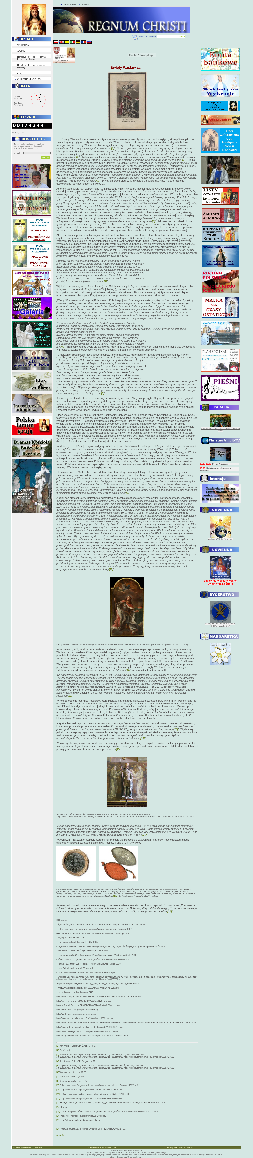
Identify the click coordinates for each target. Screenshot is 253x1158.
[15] (118, 749)
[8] (57, 1081)
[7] (57, 1076)
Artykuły (21, 51)
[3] (57, 1054)
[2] (57, 1050)
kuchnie (139, 1157)
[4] (57, 1061)
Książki (20, 73)
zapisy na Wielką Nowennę (220, 539)
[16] (58, 1116)
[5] (57, 1065)
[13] (58, 1102)
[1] (57, 1046)
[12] (58, 1098)
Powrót (60, 1135)
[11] (58, 1094)
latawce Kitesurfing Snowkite (123, 1157)
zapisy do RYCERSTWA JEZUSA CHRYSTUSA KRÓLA (220, 625)
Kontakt (85, 5)
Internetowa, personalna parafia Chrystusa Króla (220, 429)
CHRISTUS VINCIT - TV (29, 79)
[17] (58, 1120)
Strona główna (70, 5)
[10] (58, 1089)
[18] (58, 1129)
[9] (57, 1085)
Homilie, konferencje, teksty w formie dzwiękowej (31, 58)
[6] (57, 1072)
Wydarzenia (23, 45)
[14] (58, 1107)
